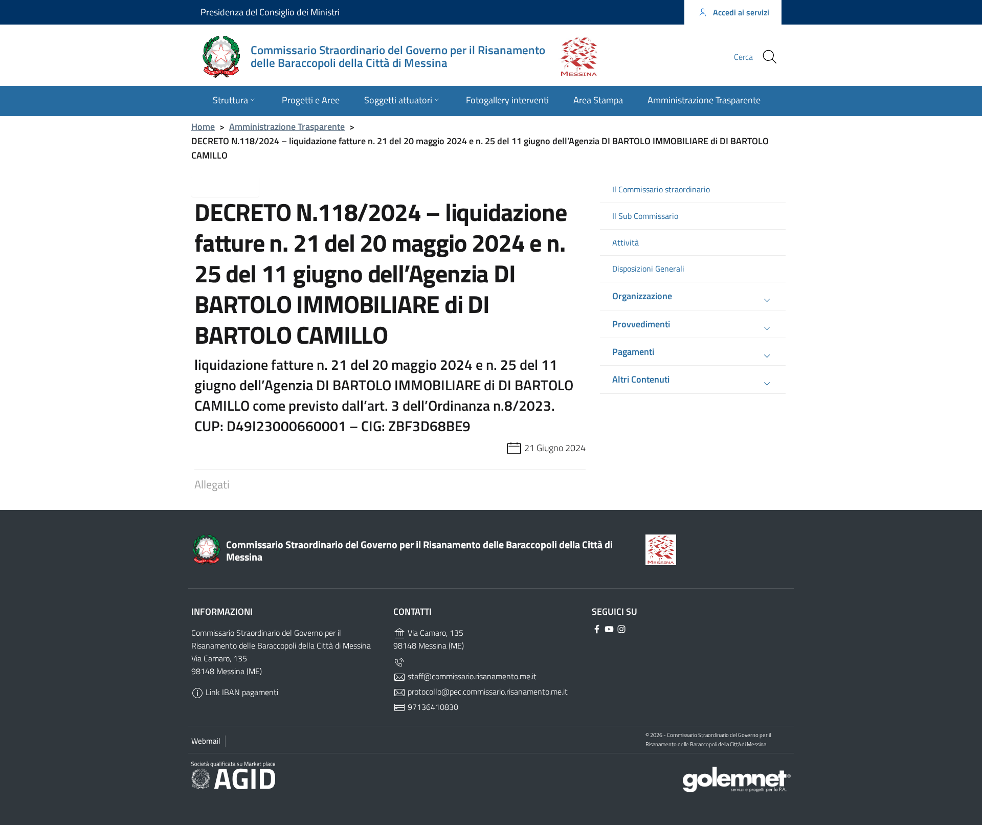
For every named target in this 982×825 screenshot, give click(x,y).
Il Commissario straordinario (661, 189)
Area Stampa (598, 100)
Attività (625, 242)
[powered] (737, 778)
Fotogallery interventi (507, 100)
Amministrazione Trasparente (704, 100)
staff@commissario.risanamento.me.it (471, 676)
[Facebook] (642, 56)
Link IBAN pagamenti (241, 692)
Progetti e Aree (311, 100)
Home (203, 126)
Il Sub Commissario (645, 216)
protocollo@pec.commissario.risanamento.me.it (487, 691)
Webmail (205, 741)
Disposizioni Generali (648, 268)
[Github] (662, 56)
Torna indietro (233, 185)
